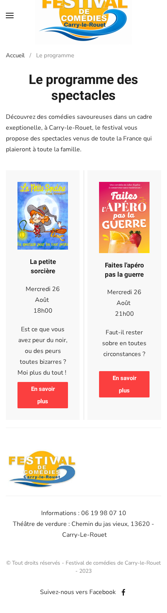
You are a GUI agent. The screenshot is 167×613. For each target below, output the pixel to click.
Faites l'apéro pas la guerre (124, 269)
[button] (10, 15)
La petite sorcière (43, 266)
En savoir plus (43, 395)
